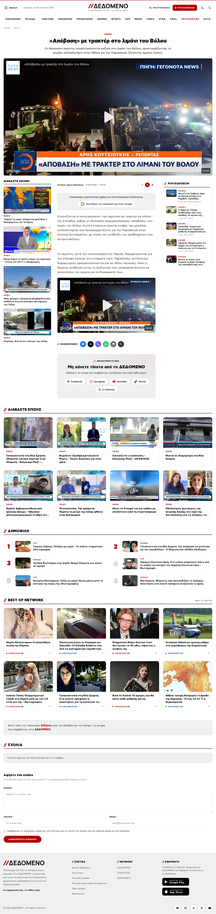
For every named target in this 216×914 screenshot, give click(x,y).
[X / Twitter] (91, 344)
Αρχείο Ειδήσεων (81, 868)
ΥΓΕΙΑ (162, 19)
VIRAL (173, 19)
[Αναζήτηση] (210, 8)
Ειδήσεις (46, 725)
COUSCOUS (123, 873)
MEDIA (138, 19)
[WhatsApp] (106, 344)
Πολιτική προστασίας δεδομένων (89, 883)
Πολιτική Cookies (81, 878)
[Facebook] (83, 344)
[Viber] (98, 344)
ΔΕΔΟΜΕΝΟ (42, 729)
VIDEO (150, 19)
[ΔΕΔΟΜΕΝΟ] (23, 863)
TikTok (142, 381)
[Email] (113, 344)
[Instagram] (185, 908)
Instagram (99, 381)
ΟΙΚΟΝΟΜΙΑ (65, 19)
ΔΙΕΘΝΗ (102, 19)
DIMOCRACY (124, 878)
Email (114, 817)
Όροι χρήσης (79, 888)
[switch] (202, 8)
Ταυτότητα (77, 873)
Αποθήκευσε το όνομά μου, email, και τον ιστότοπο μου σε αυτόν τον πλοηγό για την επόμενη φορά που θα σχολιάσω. (68, 831)
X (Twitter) (108, 389)
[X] (201, 908)
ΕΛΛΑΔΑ (30, 19)
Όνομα (9, 817)
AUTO (207, 19)
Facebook (76, 381)
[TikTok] (193, 908)
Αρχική (7, 28)
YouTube (122, 381)
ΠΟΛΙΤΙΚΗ (47, 19)
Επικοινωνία (78, 894)
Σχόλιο (9, 788)
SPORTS (116, 19)
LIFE (127, 19)
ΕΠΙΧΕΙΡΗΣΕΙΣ (85, 19)
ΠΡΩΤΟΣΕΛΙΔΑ (190, 19)
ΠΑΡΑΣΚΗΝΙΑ (13, 19)
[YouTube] (210, 908)
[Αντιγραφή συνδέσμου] (121, 344)
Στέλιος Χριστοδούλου (70, 185)
